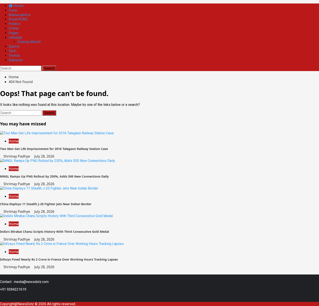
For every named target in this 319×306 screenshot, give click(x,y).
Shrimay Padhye (17, 156)
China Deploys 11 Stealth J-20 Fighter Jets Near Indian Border (45, 204)
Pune (13, 10)
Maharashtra (19, 14)
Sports (14, 46)
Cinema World (29, 41)
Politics (14, 23)
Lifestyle (15, 37)
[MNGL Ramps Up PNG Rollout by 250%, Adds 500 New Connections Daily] (57, 161)
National (16, 60)
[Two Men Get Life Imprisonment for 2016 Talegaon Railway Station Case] (57, 133)
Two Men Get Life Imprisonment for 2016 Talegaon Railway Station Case (54, 149)
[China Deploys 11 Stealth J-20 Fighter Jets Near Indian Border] (49, 188)
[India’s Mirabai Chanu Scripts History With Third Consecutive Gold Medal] (56, 216)
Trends (14, 55)
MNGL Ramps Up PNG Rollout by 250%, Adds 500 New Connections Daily (54, 176)
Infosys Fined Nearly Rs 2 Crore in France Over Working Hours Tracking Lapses (59, 259)
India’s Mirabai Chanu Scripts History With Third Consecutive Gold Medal (54, 232)
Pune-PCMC (18, 19)
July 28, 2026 (44, 156)
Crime (13, 28)
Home (18, 5)
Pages (14, 32)
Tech (12, 50)
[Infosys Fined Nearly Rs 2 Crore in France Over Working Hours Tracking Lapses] (62, 244)
